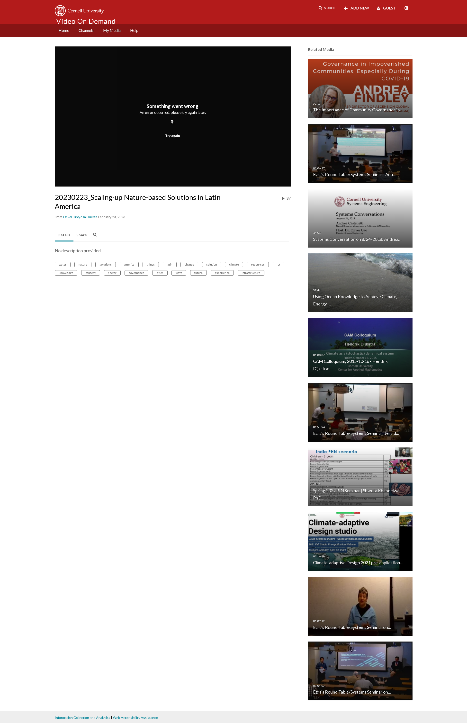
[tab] (64, 235)
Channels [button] (86, 30)
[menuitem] (64, 31)
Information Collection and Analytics (82, 717)
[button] (326, 8)
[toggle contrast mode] (406, 8)
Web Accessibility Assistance (135, 717)
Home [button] (64, 30)
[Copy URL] (173, 123)
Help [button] (134, 30)
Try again (172, 136)
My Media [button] (112, 30)
